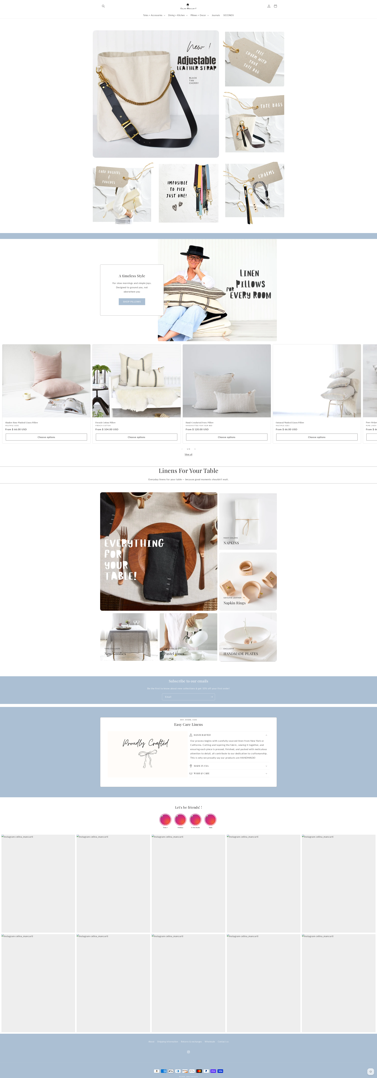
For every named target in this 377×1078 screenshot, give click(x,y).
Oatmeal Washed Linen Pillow (290, 422)
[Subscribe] (211, 696)
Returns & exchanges (191, 1041)
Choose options (46, 437)
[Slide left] (182, 449)
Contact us (223, 1041)
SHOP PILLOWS (132, 301)
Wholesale (210, 1041)
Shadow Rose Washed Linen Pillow (21, 422)
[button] (103, 6)
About (151, 1041)
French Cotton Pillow (105, 422)
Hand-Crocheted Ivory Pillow (200, 422)
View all (188, 454)
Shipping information (167, 1041)
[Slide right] (195, 449)
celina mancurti (192, 1076)
